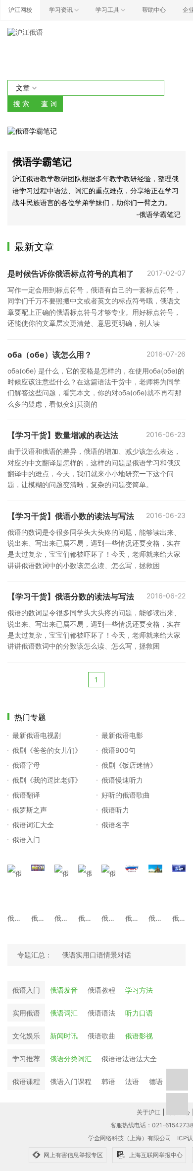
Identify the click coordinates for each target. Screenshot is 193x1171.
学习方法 (139, 990)
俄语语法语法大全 (129, 1058)
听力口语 (139, 1013)
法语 (132, 1081)
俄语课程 (26, 1081)
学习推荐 (26, 1058)
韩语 (108, 1081)
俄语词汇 (64, 1013)
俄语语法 (101, 1013)
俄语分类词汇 (71, 1058)
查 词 (49, 103)
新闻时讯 (64, 1035)
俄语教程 (101, 990)
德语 (156, 1081)
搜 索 (21, 103)
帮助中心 (154, 9)
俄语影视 (139, 1035)
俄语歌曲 (101, 1035)
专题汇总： (34, 955)
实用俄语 (26, 1013)
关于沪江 (148, 1112)
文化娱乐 (26, 1035)
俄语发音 (64, 990)
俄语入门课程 (71, 1081)
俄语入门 (26, 990)
